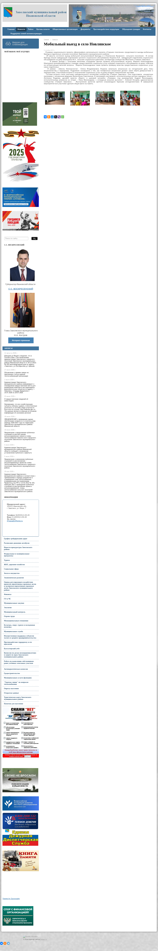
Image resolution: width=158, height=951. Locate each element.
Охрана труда (9, 616)
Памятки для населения (13, 704)
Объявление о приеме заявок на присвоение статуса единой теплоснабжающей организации (16, 374)
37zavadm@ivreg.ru (15, 521)
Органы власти (43, 29)
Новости (21, 29)
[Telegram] (8, 943)
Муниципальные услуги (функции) (18, 678)
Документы (85, 29)
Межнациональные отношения (16, 621)
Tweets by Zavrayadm (11, 899)
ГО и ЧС (7, 599)
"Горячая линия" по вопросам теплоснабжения (16, 683)
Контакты (147, 29)
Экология (8, 607)
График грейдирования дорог (15, 539)
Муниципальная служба (13, 631)
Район (30, 29)
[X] (55, 116)
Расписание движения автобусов (17, 543)
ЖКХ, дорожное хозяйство (14, 564)
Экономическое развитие (14, 578)
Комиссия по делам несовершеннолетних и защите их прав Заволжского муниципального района (20, 655)
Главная (11, 29)
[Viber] (59, 116)
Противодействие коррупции (106, 29)
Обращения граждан (131, 29)
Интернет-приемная (21, 340)
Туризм (7, 560)
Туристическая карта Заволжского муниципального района (17, 698)
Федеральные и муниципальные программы (16, 555)
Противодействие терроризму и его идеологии (18, 643)
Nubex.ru (43, 939)
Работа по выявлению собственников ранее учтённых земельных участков (19, 662)
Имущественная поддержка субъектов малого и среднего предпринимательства (20, 637)
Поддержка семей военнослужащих (26, 34)
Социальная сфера (11, 569)
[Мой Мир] (52, 116)
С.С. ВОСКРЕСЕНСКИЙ (20, 289)
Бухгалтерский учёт (12, 649)
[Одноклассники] (48, 116)
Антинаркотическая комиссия (16, 669)
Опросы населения (11, 688)
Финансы (7, 594)
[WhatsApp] (62, 116)
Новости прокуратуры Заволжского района (18, 548)
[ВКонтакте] (45, 116)
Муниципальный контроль (14, 612)
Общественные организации (65, 29)
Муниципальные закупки (14, 603)
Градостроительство (12, 673)
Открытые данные (11, 693)
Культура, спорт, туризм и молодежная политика (19, 626)
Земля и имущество (12, 573)
